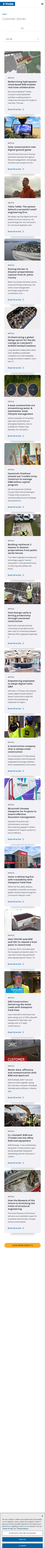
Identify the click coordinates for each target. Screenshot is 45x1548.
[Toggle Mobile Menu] (42, 4)
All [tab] (22, 28)
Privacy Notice (22, 1529)
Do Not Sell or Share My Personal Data (22, 1533)
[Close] (42, 1516)
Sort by (9, 39)
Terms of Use (7, 1529)
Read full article (14, 109)
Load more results (22, 1245)
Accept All (22, 1546)
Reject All (22, 1539)
